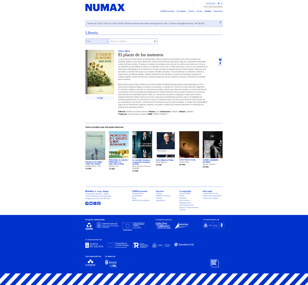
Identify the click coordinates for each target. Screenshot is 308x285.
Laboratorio (218, 11)
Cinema (191, 11)
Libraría (207, 11)
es (222, 3)
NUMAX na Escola (163, 196)
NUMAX (105, 7)
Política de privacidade (212, 196)
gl (218, 3)
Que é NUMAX (185, 193)
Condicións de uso (210, 193)
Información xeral (186, 205)
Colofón (182, 210)
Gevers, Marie (124, 51)
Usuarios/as (210, 3)
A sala (181, 196)
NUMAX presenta (167, 11)
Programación (138, 193)
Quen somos (184, 200)
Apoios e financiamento (189, 207)
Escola (199, 11)
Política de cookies (210, 198)
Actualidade (181, 11)
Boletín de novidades (140, 200)
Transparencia (185, 203)
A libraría (182, 198)
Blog (134, 198)
